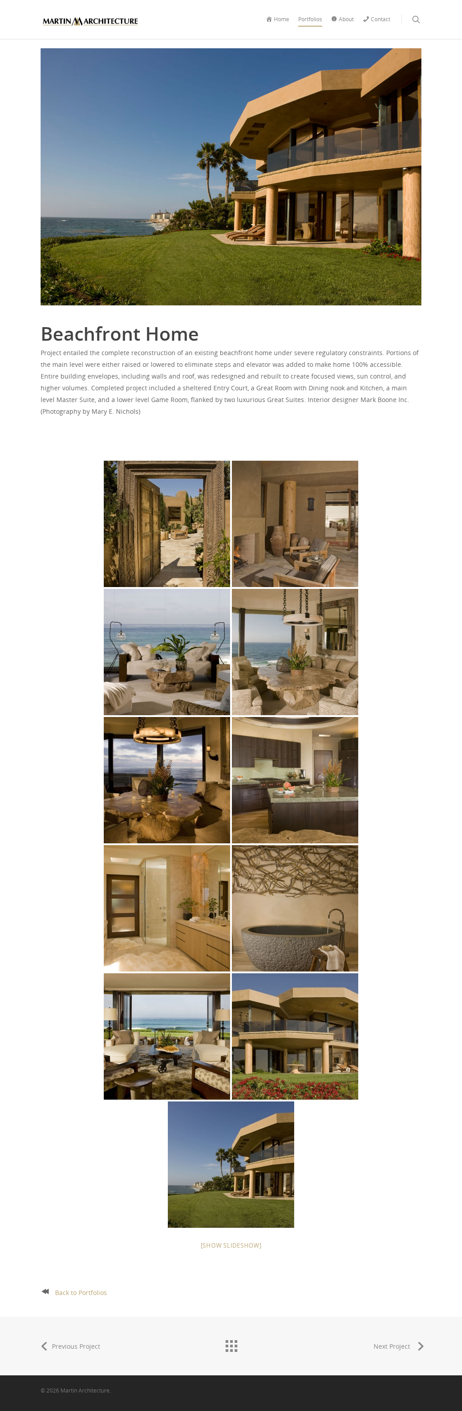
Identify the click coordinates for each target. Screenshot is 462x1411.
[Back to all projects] (231, 1344)
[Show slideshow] (231, 1245)
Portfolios (310, 19)
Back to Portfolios (81, 1292)
